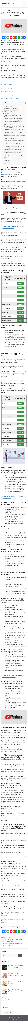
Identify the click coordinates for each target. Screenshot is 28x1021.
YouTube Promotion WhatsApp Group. (10, 106)
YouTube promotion (6, 62)
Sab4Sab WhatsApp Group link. (9, 111)
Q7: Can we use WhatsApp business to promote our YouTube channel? (13, 130)
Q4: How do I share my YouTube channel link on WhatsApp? (13, 122)
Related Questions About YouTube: (10, 138)
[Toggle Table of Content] (23, 103)
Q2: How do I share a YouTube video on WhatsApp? (13, 118)
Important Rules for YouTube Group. (11, 110)
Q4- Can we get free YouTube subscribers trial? (12, 149)
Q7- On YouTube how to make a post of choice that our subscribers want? (14, 159)
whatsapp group (7, 937)
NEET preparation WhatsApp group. (10, 98)
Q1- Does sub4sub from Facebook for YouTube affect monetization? (14, 141)
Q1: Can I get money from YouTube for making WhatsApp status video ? (13, 116)
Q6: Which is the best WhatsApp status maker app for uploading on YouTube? (14, 127)
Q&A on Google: (5, 113)
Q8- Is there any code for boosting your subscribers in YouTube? (14, 162)
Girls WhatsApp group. (7, 84)
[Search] (20, 955)
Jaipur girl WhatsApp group (8, 95)
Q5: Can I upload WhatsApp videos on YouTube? (13, 124)
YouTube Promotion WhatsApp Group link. (12, 108)
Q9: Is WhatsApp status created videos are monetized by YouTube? (14, 136)
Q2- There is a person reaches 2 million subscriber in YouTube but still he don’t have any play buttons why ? (14, 144)
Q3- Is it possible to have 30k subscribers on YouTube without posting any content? (14, 147)
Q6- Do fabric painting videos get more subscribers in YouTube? (14, 156)
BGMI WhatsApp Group (7, 91)
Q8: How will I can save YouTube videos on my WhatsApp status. (13, 133)
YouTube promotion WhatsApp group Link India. (12, 105)
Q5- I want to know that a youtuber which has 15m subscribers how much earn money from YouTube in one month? (14, 152)
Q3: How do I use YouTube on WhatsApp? (12, 120)
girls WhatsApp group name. (8, 88)
